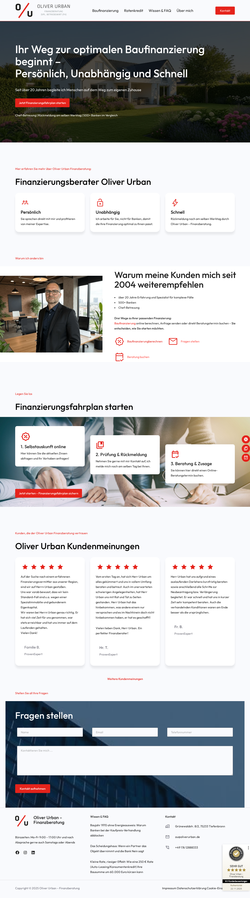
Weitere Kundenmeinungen (125, 679)
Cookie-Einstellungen (221, 888)
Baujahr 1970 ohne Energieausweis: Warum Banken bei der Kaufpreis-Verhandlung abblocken (118, 830)
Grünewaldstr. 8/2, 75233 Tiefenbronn (200, 826)
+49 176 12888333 (186, 847)
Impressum (169, 888)
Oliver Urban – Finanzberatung (48, 820)
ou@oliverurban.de (187, 837)
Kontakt (225, 10)
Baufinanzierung (125, 323)
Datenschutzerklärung (191, 888)
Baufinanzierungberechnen (145, 341)
